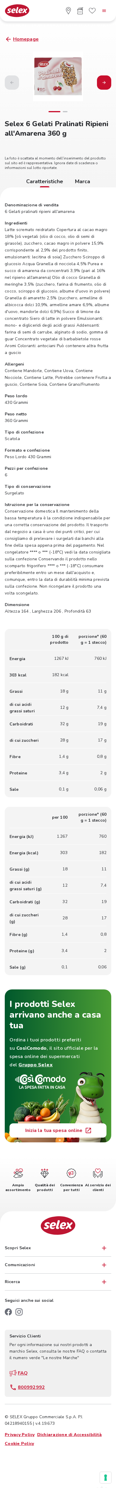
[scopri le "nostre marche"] (92, 10)
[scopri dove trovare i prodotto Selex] (68, 10)
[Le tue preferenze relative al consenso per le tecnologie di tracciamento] (105, 1477)
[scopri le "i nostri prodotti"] (80, 10)
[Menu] (104, 11)
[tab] (44, 182)
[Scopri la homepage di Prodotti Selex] (17, 11)
